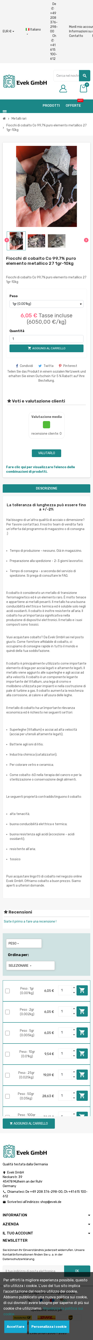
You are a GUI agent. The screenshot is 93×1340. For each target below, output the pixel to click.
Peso (13, 296)
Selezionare (20, 966)
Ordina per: (18, 955)
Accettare (15, 1327)
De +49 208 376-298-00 (54, 17)
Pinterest (70, 366)
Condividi (26, 366)
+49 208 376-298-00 (46, 1192)
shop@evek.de (50, 1202)
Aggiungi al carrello (82, 990)
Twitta (48, 366)
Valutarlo (46, 453)
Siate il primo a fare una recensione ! (30, 921)
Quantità (16, 331)
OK (77, 1271)
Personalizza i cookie (49, 1327)
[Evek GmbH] (25, 81)
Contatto (76, 36)
